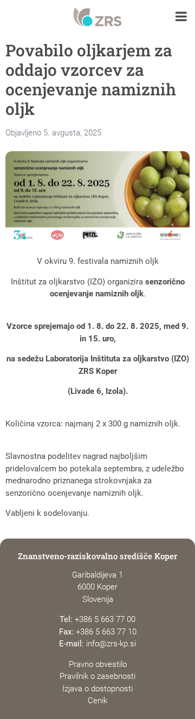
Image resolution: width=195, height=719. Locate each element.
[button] (181, 17)
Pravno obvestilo (98, 664)
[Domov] (97, 17)
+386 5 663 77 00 (105, 619)
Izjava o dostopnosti (97, 689)
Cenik (97, 700)
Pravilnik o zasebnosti (97, 676)
